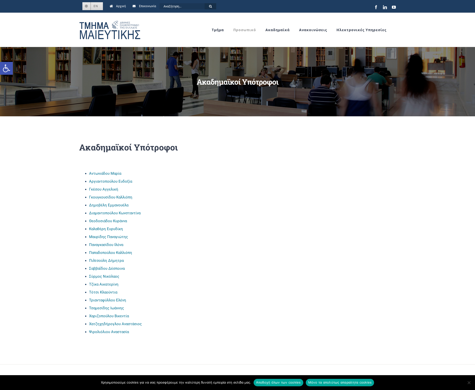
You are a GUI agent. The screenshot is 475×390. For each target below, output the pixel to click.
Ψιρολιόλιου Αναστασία (109, 332)
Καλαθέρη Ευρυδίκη (106, 229)
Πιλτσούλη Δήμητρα (106, 260)
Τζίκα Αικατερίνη (104, 284)
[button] (6, 68)
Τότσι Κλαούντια (103, 292)
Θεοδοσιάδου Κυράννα (108, 221)
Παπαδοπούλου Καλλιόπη (110, 252)
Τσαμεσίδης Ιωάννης (106, 308)
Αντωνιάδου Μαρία (105, 173)
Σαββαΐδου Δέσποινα (107, 268)
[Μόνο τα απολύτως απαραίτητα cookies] (468, 382)
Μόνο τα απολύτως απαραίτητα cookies (340, 382)
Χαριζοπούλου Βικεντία (109, 316)
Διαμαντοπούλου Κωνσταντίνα (115, 213)
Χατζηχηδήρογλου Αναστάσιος (115, 324)
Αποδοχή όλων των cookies (278, 382)
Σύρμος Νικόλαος (104, 276)
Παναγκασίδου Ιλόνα (106, 245)
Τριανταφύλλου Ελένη (107, 300)
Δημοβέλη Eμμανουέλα (108, 205)
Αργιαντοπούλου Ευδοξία (110, 181)
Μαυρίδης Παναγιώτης (108, 237)
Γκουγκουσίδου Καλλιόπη (110, 197)
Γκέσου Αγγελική (103, 189)
